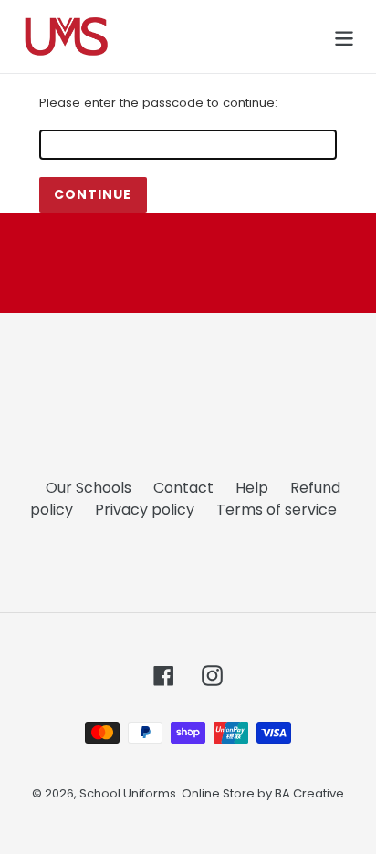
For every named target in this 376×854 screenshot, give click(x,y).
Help (251, 487)
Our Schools (88, 487)
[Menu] (344, 36)
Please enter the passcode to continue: (158, 102)
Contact (183, 487)
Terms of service (276, 509)
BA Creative (309, 793)
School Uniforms (127, 793)
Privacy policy (144, 509)
